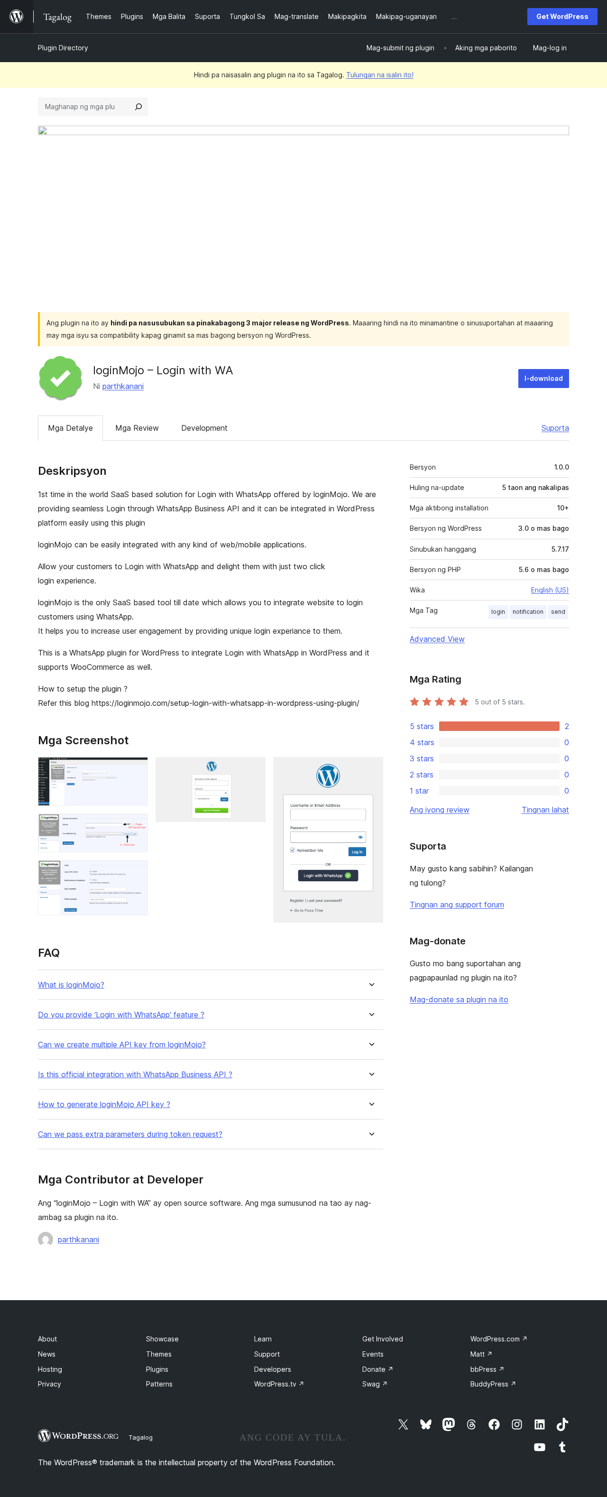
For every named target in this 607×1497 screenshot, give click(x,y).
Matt (481, 1354)
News (46, 1354)
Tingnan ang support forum (457, 904)
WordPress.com (499, 1339)
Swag (375, 1384)
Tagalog (141, 1437)
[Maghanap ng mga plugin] (138, 106)
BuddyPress (493, 1384)
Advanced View (437, 639)
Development (204, 428)
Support (267, 1354)
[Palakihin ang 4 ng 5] (253, 770)
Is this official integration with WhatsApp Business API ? (135, 1074)
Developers (272, 1369)
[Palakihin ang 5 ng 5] (370, 770)
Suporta (555, 428)
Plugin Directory (63, 48)
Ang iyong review (439, 809)
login (498, 611)
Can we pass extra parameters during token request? (130, 1134)
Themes (159, 1354)
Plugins (157, 1369)
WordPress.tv (279, 1384)
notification (528, 611)
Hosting (50, 1369)
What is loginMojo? (71, 984)
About (47, 1339)
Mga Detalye (70, 428)
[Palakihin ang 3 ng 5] (135, 873)
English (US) (550, 590)
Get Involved (382, 1339)
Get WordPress (562, 16)
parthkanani (123, 386)
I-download (543, 378)
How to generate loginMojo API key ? (104, 1104)
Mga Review (137, 428)
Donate (378, 1369)
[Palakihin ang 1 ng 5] (135, 770)
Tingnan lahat (545, 809)
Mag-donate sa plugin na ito (459, 999)
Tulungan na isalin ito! (380, 75)
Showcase (162, 1339)
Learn (263, 1339)
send (558, 611)
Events (373, 1354)
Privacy (49, 1384)
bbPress (487, 1369)
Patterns (159, 1384)
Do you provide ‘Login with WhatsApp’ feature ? (121, 1014)
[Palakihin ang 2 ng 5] (135, 826)
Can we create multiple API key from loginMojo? (122, 1044)
